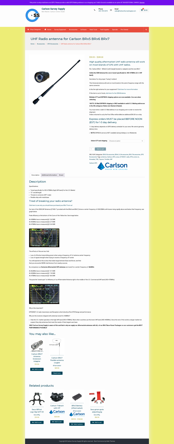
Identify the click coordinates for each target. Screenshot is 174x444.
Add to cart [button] (38, 369)
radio (128, 157)
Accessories (73, 29)
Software (83, 29)
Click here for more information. (128, 89)
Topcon (101, 159)
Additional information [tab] (49, 175)
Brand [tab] (61, 175)
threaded (92, 159)
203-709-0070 (103, 11)
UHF (111, 159)
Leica (117, 157)
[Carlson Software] (112, 166)
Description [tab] (35, 175)
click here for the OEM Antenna (116, 93)
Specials (115, 29)
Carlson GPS (93, 163)
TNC (97, 159)
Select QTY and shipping (99, 141)
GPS (113, 157)
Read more (57, 373)
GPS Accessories (52, 44)
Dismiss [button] (142, 2)
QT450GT (123, 157)
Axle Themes (111, 441)
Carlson (109, 157)
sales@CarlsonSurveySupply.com (125, 11)
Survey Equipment (60, 29)
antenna (103, 157)
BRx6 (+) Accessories (121, 154)
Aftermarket (57, 365)
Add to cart (100, 149)
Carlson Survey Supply (53, 9)
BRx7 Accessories (134, 154)
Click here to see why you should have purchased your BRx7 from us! (50, 205)
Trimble (106, 159)
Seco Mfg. (37, 415)
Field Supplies (104, 29)
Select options (78, 424)
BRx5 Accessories (108, 154)
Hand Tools (93, 29)
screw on (136, 157)
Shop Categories (35, 29)
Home (49, 29)
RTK (131, 157)
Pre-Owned (124, 29)
